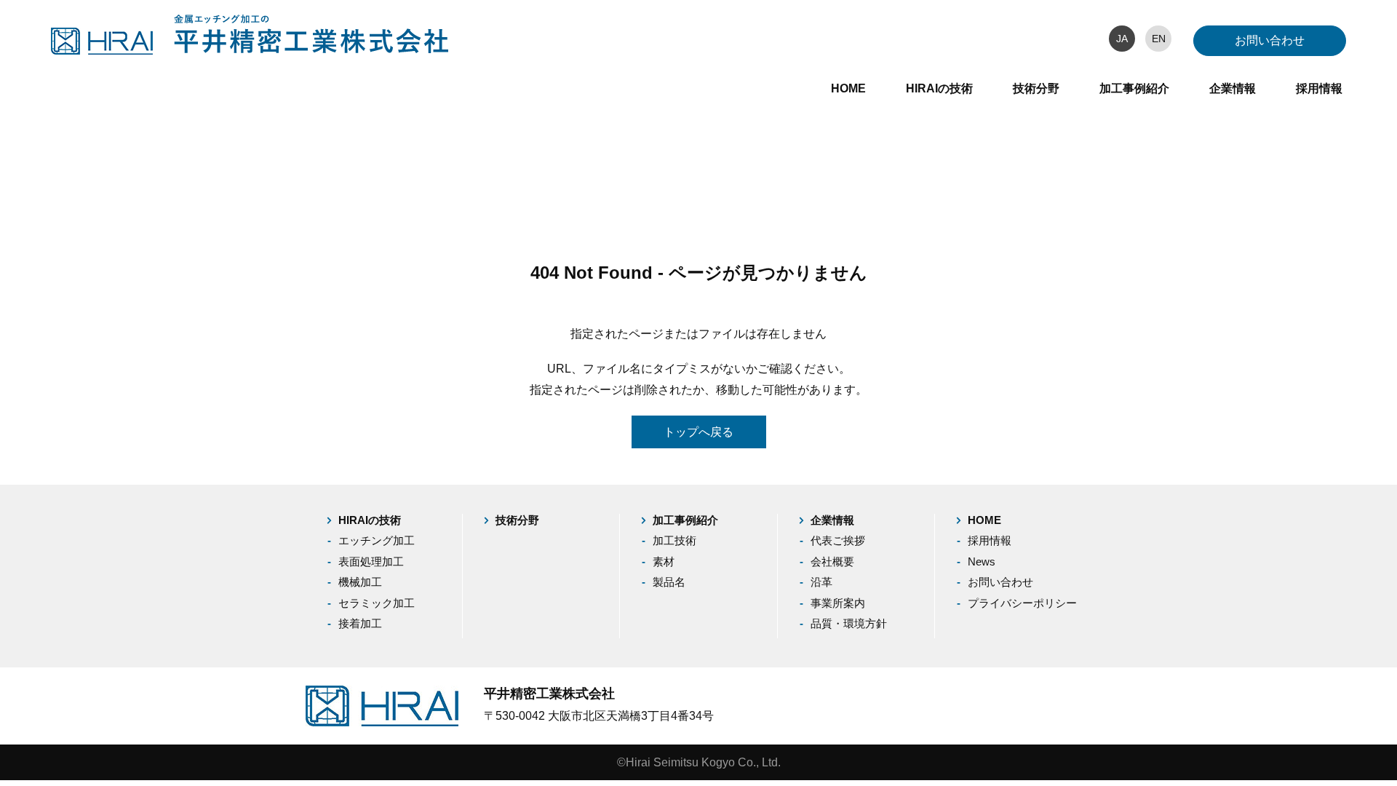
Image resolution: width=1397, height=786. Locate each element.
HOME (848, 88)
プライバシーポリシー (1022, 603)
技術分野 (1036, 88)
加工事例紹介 (1134, 88)
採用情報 (1319, 88)
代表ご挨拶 (838, 540)
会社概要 (832, 561)
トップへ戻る (698, 432)
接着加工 (360, 623)
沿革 (821, 582)
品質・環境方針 (849, 623)
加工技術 (674, 540)
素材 (663, 561)
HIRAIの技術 (939, 88)
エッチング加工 (376, 540)
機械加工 (360, 582)
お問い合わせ (1270, 40)
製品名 (669, 582)
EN (1159, 38)
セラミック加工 (376, 603)
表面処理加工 (371, 561)
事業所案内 (838, 603)
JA (1122, 38)
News (981, 561)
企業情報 (1232, 88)
